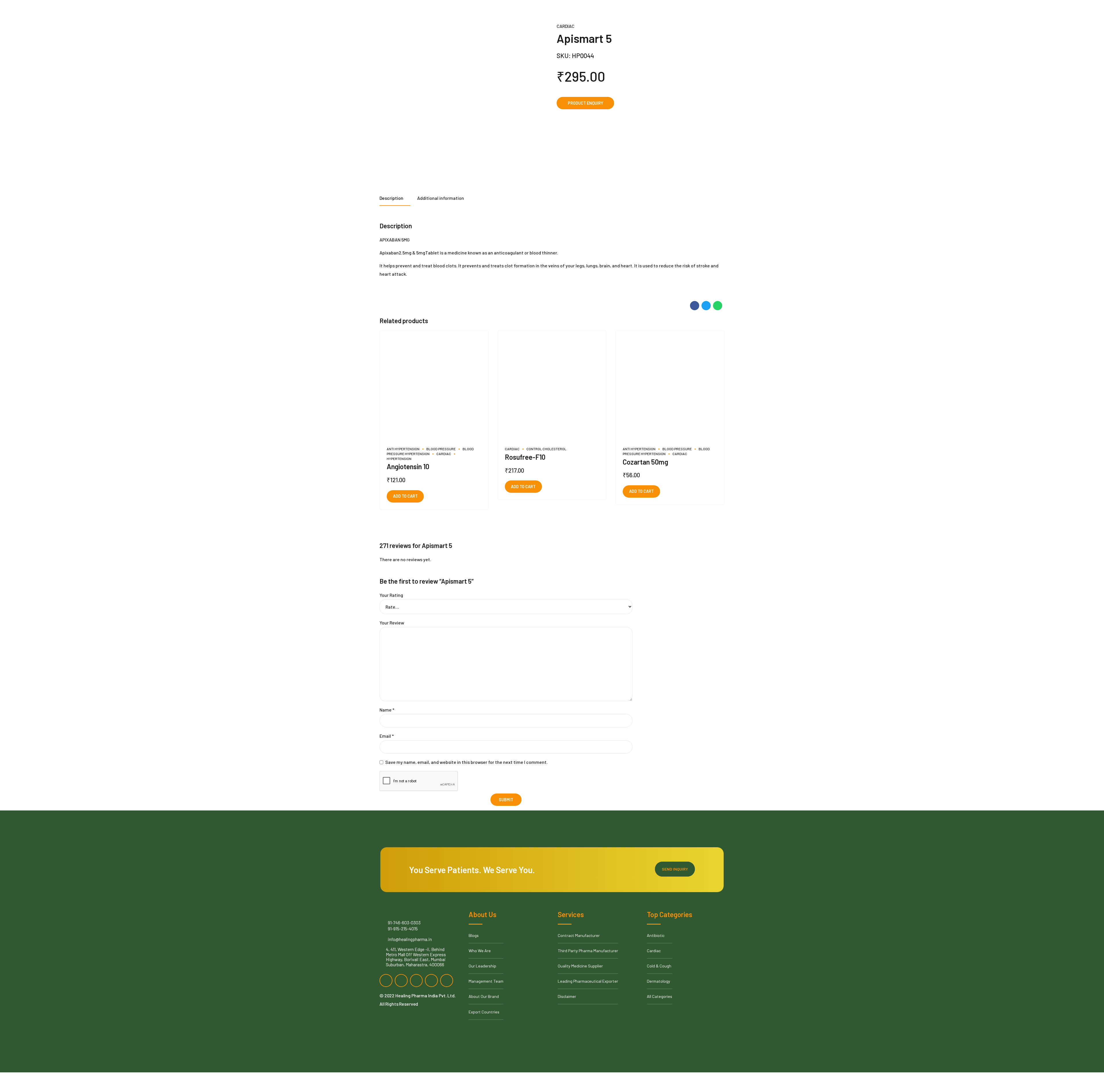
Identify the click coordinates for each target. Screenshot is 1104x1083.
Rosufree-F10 (525, 457)
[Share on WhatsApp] (717, 305)
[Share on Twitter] (706, 305)
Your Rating (391, 595)
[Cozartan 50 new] (670, 385)
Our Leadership (482, 965)
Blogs (474, 935)
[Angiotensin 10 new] (434, 385)
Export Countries (484, 1011)
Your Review (391, 622)
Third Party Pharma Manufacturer (588, 950)
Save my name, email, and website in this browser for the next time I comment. (466, 762)
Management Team (486, 981)
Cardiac (565, 26)
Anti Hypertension (403, 449)
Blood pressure (441, 449)
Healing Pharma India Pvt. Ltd (425, 995)
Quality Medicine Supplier (580, 965)
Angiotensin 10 (408, 466)
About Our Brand (484, 996)
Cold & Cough (659, 965)
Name (386, 709)
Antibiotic (655, 935)
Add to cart (405, 496)
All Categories (659, 996)
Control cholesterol (546, 449)
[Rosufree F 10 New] (552, 385)
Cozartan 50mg (645, 462)
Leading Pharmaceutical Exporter (588, 981)
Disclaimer (567, 996)
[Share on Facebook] (694, 305)
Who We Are (480, 950)
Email (386, 736)
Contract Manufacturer (579, 935)
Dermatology (658, 981)
